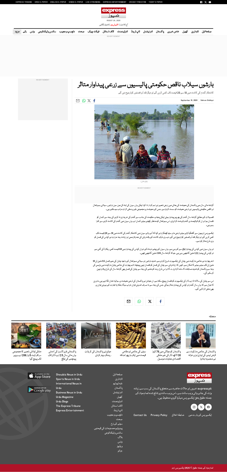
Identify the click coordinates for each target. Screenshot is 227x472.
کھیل (185, 32)
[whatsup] (139, 301)
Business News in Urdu (69, 393)
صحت (81, 32)
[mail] (128, 301)
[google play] (33, 390)
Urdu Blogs (62, 402)
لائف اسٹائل (108, 32)
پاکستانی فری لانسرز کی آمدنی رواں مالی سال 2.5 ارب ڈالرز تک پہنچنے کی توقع (62, 355)
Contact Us (140, 415)
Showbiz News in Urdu (69, 375)
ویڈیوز (119, 446)
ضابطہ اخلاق (178, 415)
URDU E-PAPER (41, 2)
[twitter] (149, 301)
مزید (17, 32)
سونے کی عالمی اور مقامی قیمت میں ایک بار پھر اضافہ (133, 353)
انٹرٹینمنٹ (122, 32)
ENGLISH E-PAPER (58, 2)
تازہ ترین (195, 32)
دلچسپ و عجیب (67, 32)
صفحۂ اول (207, 32)
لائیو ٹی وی (114, 24)
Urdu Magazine (64, 397)
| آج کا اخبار (123, 24)
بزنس (32, 32)
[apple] (33, 377)
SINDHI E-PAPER (76, 2)
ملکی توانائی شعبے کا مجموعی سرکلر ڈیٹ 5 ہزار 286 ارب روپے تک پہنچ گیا (26, 355)
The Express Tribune (68, 406)
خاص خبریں (173, 32)
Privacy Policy (159, 415)
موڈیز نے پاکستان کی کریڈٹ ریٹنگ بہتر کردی (98, 353)
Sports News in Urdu (68, 379)
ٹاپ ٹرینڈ (135, 32)
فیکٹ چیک (93, 32)
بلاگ (120, 437)
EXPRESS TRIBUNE (24, 2)
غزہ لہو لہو (117, 384)
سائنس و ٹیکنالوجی (47, 32)
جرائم (120, 451)
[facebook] (160, 301)
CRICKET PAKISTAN (137, 2)
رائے (25, 32)
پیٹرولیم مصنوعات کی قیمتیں (108, 428)
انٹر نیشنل (148, 32)
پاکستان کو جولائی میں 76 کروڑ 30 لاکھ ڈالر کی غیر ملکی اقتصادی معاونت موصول (166, 355)
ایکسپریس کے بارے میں (200, 415)
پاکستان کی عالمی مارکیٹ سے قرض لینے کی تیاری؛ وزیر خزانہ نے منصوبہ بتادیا (201, 355)
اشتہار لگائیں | (104, 24)
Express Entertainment (70, 411)
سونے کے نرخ (116, 424)
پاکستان (160, 32)
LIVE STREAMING (93, 2)
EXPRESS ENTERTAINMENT (114, 2)
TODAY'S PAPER (156, 2)
